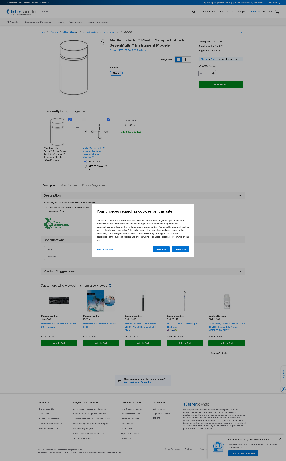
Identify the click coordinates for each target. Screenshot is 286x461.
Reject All (161, 249)
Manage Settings (105, 249)
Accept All (181, 249)
